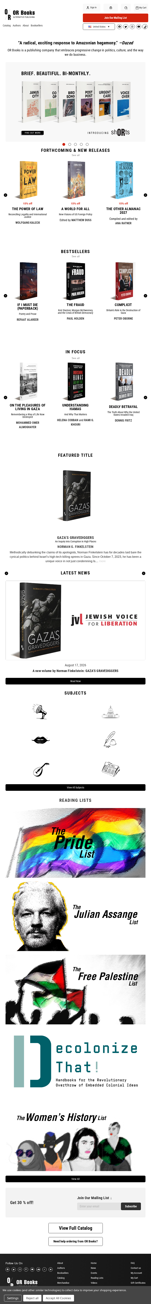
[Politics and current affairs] (110, 711)
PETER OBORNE (123, 318)
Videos (94, 1282)
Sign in (93, 7)
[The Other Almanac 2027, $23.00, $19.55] (123, 180)
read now (75, 681)
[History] (110, 740)
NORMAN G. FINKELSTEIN (75, 547)
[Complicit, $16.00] (123, 281)
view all (75, 1178)
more (102, 561)
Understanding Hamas (75, 407)
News (93, 1268)
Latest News (75, 573)
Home (93, 1263)
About (26, 25)
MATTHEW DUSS (81, 220)
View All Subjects (75, 787)
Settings (13, 1298)
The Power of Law (27, 209)
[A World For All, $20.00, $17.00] (75, 180)
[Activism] (41, 711)
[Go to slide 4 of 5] (81, 144)
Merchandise (63, 1282)
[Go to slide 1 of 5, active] (63, 144)
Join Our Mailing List (115, 17)
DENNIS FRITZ (123, 420)
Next (143, 573)
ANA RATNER (123, 223)
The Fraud (75, 305)
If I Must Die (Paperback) (27, 306)
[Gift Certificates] (110, 8)
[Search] (126, 8)
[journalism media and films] (110, 768)
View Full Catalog (75, 1228)
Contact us (136, 1268)
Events (94, 1273)
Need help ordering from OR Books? (75, 1241)
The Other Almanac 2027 (123, 210)
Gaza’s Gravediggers (75, 537)
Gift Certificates (138, 1282)
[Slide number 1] (75, 102)
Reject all (32, 1298)
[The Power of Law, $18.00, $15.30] (27, 180)
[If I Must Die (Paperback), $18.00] (27, 281)
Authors (17, 25)
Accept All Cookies (58, 1298)
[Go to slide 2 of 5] (69, 144)
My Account (136, 1273)
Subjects (75, 693)
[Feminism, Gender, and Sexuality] (41, 740)
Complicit (123, 305)
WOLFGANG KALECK (27, 222)
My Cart (134, 1277)
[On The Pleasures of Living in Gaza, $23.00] (27, 381)
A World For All (75, 209)
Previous (6, 573)
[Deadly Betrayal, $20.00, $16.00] (123, 381)
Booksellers (37, 25)
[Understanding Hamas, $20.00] (75, 381)
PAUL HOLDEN (75, 318)
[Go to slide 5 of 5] (87, 144)
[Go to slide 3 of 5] (75, 144)
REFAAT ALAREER (27, 319)
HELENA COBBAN (67, 420)
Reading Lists (97, 1277)
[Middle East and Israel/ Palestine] (41, 768)
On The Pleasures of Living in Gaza (28, 407)
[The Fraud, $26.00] (75, 281)
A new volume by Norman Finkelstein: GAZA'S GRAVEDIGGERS (76, 671)
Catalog (7, 25)
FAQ (133, 1263)
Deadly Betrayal (123, 407)
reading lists (75, 800)
